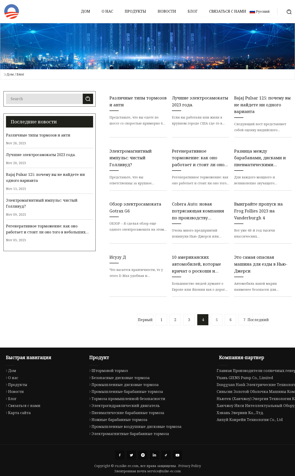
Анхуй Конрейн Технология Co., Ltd (250, 419)
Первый (145, 319)
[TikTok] (166, 455)
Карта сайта (19, 412)
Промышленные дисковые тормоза (125, 384)
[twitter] (131, 455)
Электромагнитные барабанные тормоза (130, 433)
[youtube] (177, 455)
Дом (85, 11)
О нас (107, 11)
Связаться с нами (227, 11)
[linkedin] (154, 455)
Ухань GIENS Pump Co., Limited (245, 377)
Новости (167, 11)
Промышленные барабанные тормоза (127, 391)
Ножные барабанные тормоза (119, 419)
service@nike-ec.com (164, 471)
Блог (193, 11)
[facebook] (119, 455)
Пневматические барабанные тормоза (127, 412)
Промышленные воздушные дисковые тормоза (136, 426)
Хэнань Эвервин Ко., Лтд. (240, 412)
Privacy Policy (189, 466)
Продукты (135, 11)
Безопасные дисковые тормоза (120, 377)
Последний (258, 319)
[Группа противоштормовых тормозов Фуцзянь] (11, 11)
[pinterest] (143, 455)
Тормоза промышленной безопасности (128, 398)
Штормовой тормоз (109, 370)
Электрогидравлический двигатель (125, 405)
